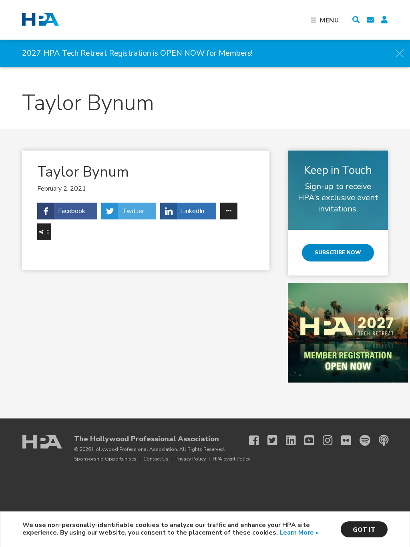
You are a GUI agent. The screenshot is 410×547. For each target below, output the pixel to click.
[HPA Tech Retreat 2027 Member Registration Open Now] (348, 380)
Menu (329, 20)
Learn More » (299, 532)
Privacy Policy (190, 459)
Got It (364, 529)
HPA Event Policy (231, 459)
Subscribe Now (338, 252)
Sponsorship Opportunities (105, 459)
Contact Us (156, 459)
